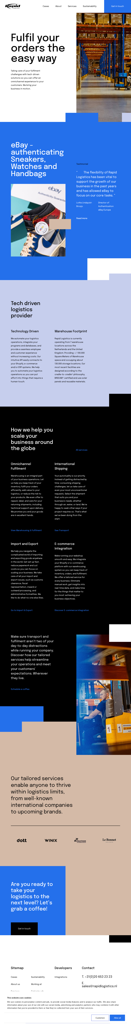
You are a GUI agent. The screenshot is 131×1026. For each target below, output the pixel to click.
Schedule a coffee (20, 689)
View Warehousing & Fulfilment (26, 531)
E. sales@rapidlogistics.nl (99, 985)
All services (81, 450)
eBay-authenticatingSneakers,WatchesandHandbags (37, 160)
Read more (81, 218)
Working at (36, 984)
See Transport (62, 531)
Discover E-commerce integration (72, 610)
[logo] (12, 6)
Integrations (61, 977)
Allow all (117, 1018)
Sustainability (89, 6)
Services (72, 6)
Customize (100, 1018)
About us (15, 984)
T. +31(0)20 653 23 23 (97, 976)
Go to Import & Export (21, 610)
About (58, 6)
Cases (46, 6)
